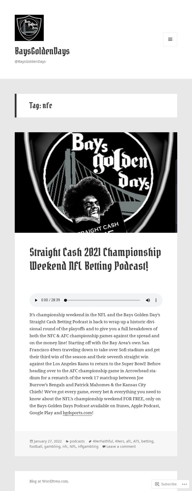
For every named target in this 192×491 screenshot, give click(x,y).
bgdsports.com (77, 413)
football (36, 446)
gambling (52, 446)
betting (147, 441)
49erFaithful (103, 441)
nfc (65, 446)
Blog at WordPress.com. (49, 481)
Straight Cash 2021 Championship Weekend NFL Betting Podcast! (95, 259)
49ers (119, 441)
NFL (73, 446)
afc (128, 441)
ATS (136, 441)
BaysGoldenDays (42, 51)
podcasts (77, 441)
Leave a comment (121, 446)
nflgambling (88, 446)
